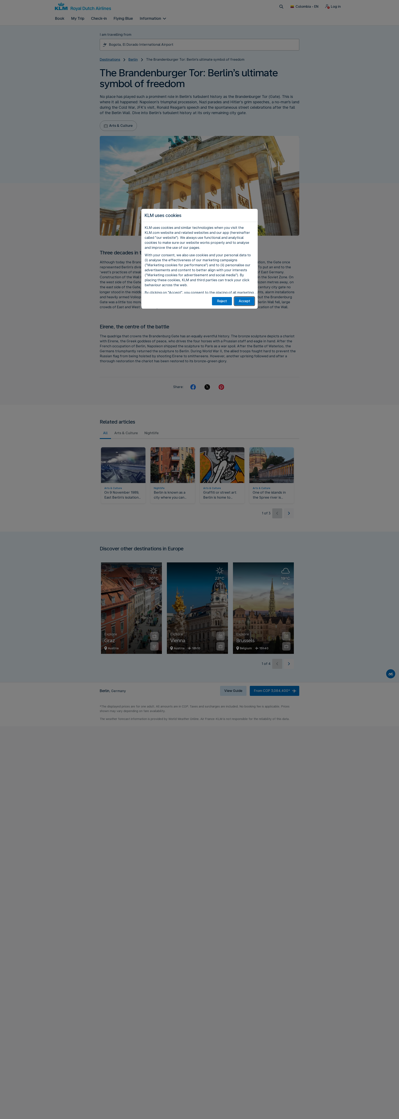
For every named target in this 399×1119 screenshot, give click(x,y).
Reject (222, 301)
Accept (244, 301)
